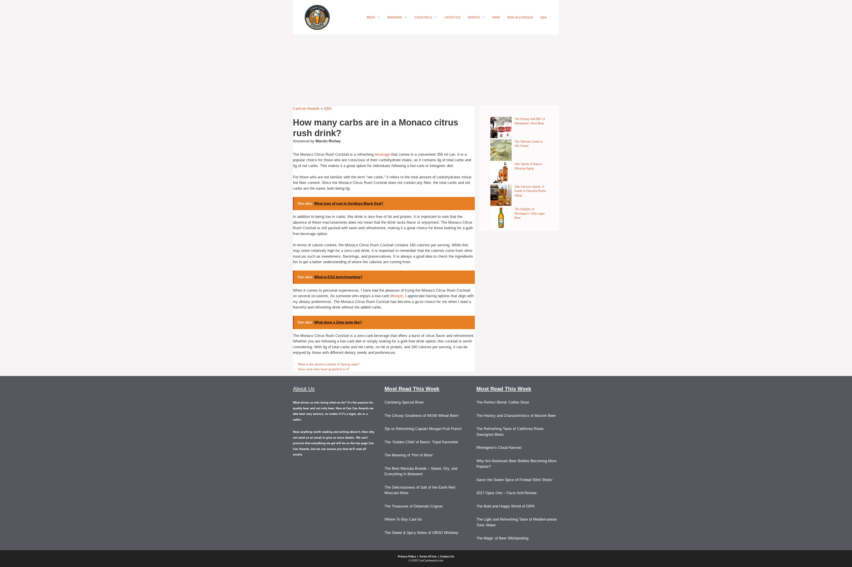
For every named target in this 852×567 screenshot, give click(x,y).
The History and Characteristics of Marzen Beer (516, 416)
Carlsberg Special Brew (404, 402)
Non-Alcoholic (520, 17)
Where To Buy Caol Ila (403, 519)
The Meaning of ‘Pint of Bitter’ (409, 455)
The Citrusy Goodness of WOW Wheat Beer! (422, 416)
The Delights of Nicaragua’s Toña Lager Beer (530, 213)
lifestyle (396, 296)
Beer (371, 17)
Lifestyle (452, 17)
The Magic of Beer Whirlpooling (502, 538)
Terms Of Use (428, 556)
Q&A (543, 17)
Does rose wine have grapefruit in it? (323, 369)
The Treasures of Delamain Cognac (414, 506)
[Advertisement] (426, 68)
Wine (496, 17)
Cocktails (423, 17)
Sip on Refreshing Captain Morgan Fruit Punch (423, 429)
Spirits (474, 17)
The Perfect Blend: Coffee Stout (502, 402)
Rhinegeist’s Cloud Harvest (499, 448)
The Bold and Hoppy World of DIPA (505, 506)
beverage (382, 154)
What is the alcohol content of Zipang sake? (328, 364)
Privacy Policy (407, 556)
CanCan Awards (306, 108)
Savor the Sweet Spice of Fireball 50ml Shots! (514, 480)
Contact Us (447, 556)
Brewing (394, 17)
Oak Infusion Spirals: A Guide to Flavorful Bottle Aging (530, 191)
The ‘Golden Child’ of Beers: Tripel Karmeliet (421, 442)
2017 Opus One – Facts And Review (506, 493)
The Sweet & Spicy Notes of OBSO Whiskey (421, 533)
